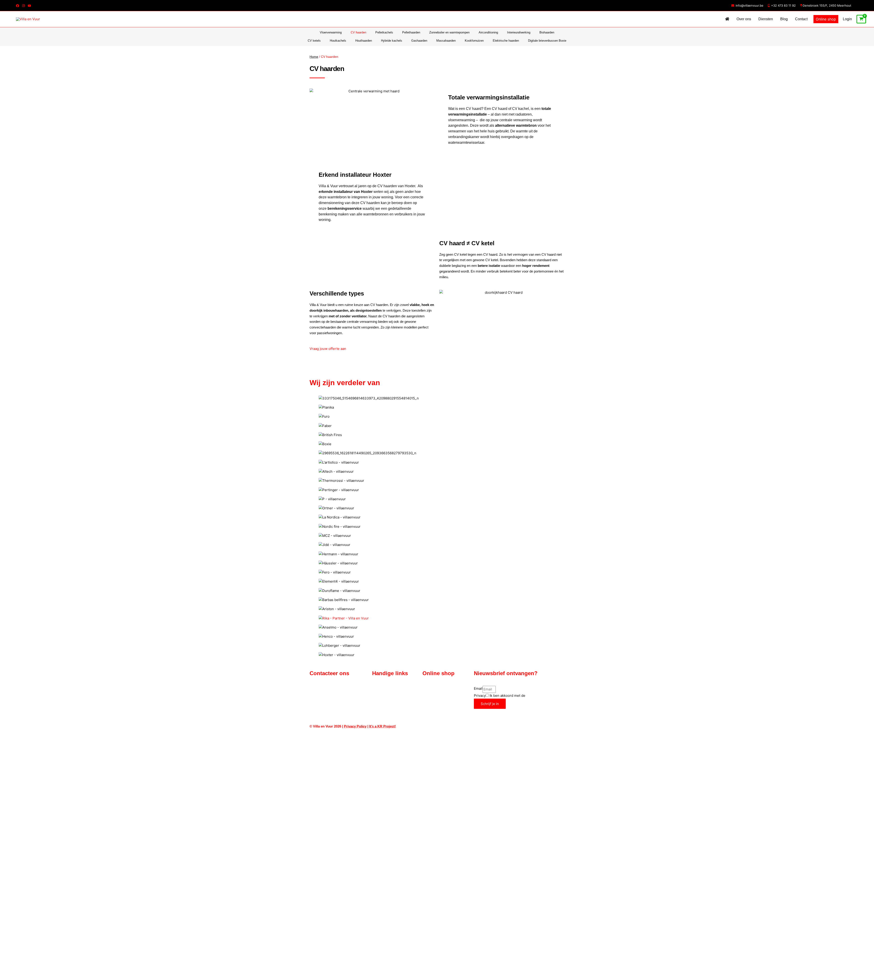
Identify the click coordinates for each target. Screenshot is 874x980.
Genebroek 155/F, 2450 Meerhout (827, 5)
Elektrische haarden (506, 40)
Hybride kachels (391, 40)
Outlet (426, 694)
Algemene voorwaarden (389, 700)
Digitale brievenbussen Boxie (547, 40)
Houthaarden (363, 40)
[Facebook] (17, 5)
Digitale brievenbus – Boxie (442, 688)
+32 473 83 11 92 (783, 5)
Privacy (480, 695)
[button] (826, 19)
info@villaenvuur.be (749, 5)
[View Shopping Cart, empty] (861, 19)
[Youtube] (29, 5)
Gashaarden (419, 40)
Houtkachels (338, 40)
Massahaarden (446, 40)
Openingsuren (382, 694)
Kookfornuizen (474, 40)
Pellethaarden (411, 32)
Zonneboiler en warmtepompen (449, 32)
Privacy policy (382, 711)
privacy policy (537, 695)
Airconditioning (488, 32)
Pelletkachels (384, 32)
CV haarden (358, 32)
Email (478, 688)
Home (314, 56)
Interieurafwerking (518, 32)
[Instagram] (23, 5)
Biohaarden (546, 32)
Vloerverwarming (331, 32)
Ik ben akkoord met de (519, 695)
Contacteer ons (383, 688)
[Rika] (344, 618)
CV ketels (314, 40)
